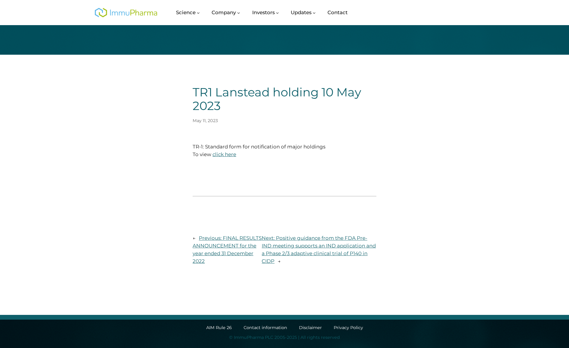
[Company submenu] (238, 12)
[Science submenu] (198, 12)
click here (224, 154)
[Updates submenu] (314, 12)
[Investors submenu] (277, 12)
